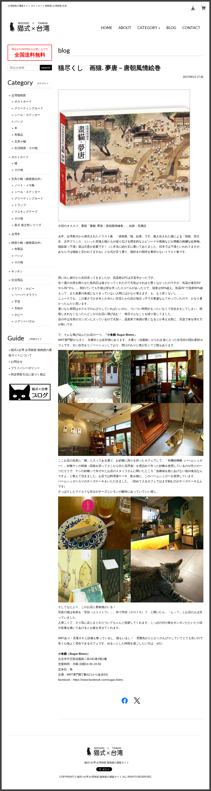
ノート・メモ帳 (24, 185)
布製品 (18, 134)
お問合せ (16, 361)
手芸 (17, 301)
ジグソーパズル (24, 321)
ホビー (18, 314)
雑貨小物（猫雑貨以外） (27, 242)
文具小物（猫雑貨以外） (27, 179)
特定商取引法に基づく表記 (28, 374)
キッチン (17, 271)
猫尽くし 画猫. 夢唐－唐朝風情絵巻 (109, 67)
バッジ (18, 121)
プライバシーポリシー (25, 368)
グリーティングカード (28, 108)
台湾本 (15, 234)
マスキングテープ (26, 211)
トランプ (20, 205)
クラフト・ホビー (22, 288)
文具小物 (20, 141)
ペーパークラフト (26, 294)
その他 (18, 169)
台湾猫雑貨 (18, 95)
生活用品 (17, 280)
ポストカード (23, 101)
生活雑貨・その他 (26, 148)
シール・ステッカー (27, 114)
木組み (18, 308)
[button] (148, 27)
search (45, 67)
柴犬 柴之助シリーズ (27, 225)
